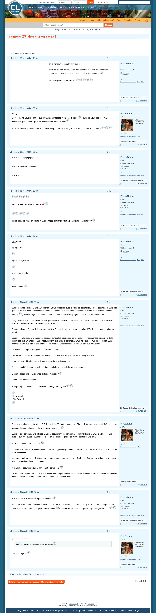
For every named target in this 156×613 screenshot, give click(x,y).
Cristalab (91, 604)
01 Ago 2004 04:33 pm (29, 418)
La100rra (129, 63)
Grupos (76, 29)
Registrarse (60, 29)
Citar (109, 58)
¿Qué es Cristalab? (105, 20)
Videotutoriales (77, 7)
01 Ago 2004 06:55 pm (29, 531)
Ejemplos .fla (65, 610)
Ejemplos (128, 20)
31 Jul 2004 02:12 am (29, 191)
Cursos (62, 7)
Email (138, 81)
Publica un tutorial (86, 20)
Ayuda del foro (94, 29)
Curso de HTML (126, 610)
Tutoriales (50, 7)
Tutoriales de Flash (49, 610)
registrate (103, 2)
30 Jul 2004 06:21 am (29, 58)
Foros (32, 7)
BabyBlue (73, 604)
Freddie (128, 113)
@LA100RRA (142, 101)
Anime (137, 20)
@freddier (143, 145)
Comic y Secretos (31, 53)
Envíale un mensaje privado (128, 81)
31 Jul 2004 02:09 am (29, 152)
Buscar (108, 25)
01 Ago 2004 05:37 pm (29, 492)
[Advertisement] (78, 45)
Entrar (90, 2)
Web (142, 81)
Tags (119, 20)
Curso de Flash (110, 610)
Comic (91, 7)
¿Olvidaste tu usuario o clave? (46, 2)
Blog (40, 7)
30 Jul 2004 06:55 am (29, 108)
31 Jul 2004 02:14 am (29, 236)
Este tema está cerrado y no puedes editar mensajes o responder (36, 582)
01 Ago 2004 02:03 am (29, 302)
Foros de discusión (15, 53)
